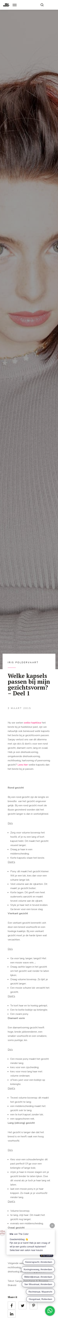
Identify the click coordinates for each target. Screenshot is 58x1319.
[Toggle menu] (15, 4)
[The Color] (6, 4)
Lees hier (23, 765)
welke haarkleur (32, 722)
